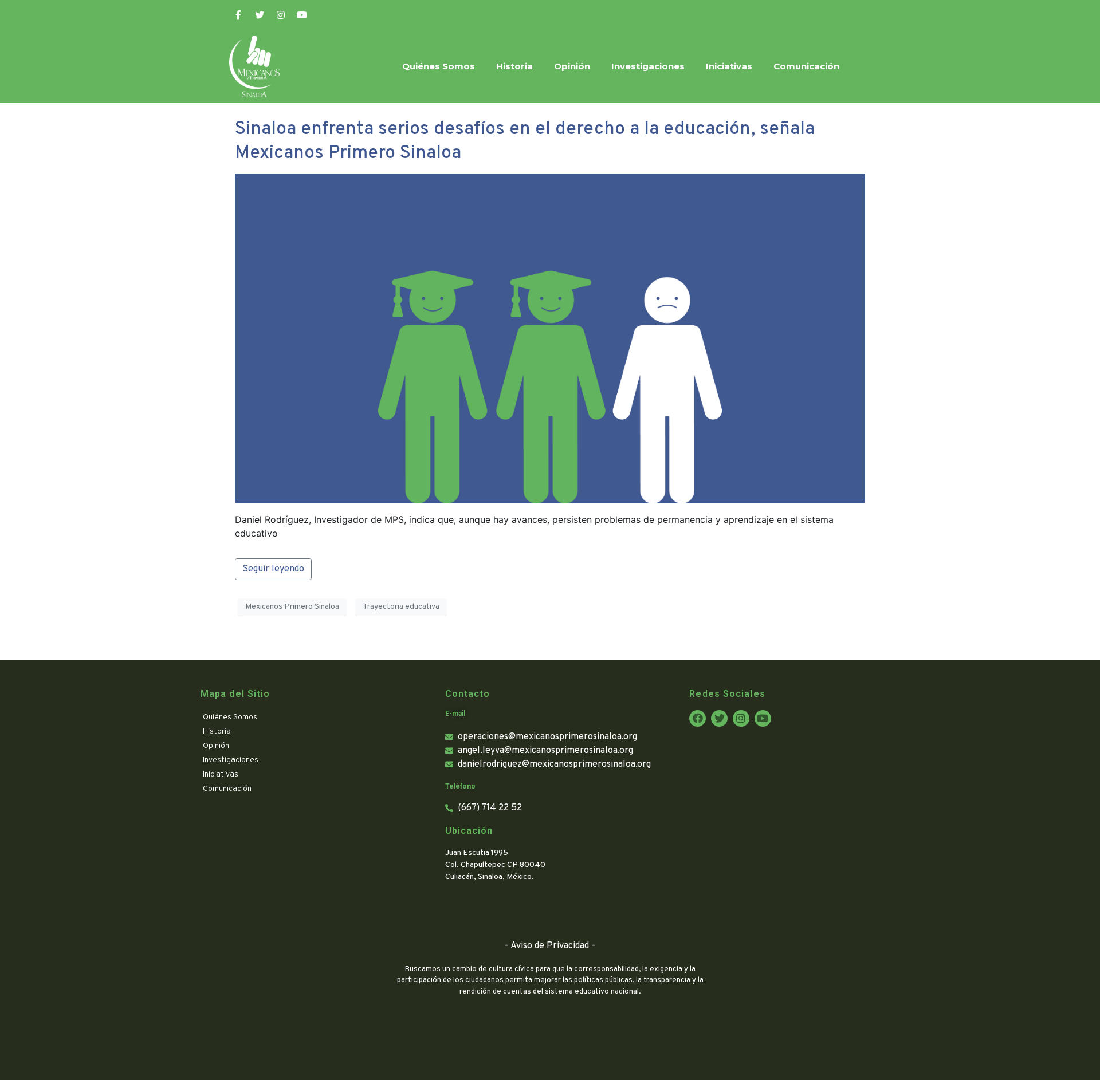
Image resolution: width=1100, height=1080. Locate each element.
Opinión (572, 66)
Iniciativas (729, 66)
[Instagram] (281, 15)
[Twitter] (259, 15)
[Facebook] (697, 718)
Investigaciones (648, 66)
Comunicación (806, 66)
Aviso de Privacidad (549, 946)
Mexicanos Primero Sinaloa (292, 607)
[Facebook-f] (238, 15)
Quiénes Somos (438, 66)
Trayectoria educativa (401, 607)
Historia (514, 66)
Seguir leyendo (273, 569)
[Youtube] (302, 15)
